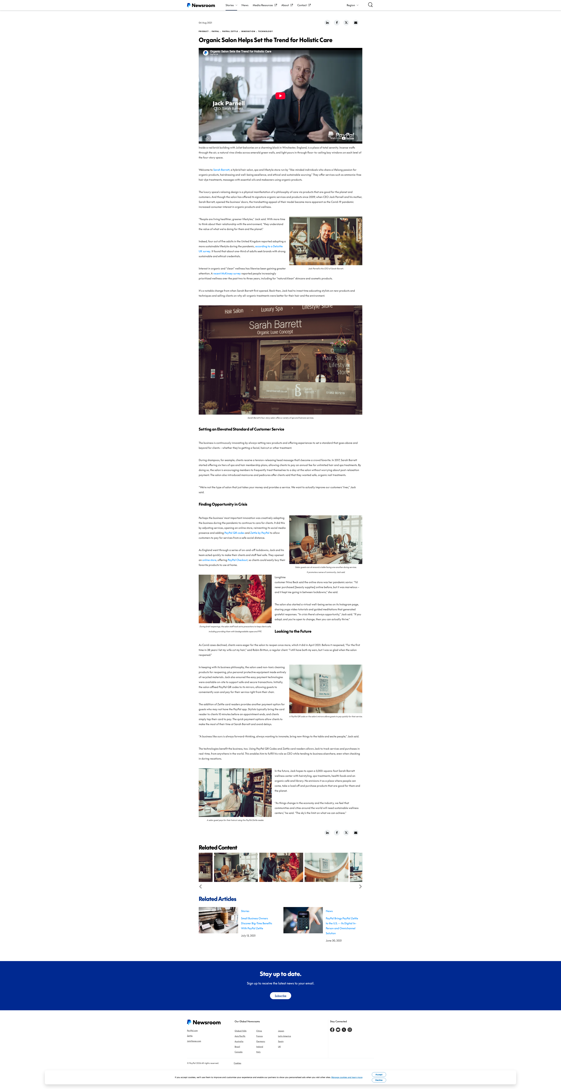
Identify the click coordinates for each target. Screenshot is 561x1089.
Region (351, 5)
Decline (378, 1080)
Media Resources (263, 5)
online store (209, 560)
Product (204, 31)
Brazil (237, 1046)
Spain (281, 1041)
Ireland (259, 1046)
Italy (258, 1052)
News (244, 5)
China (259, 1031)
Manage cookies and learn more (346, 1077)
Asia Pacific (240, 1036)
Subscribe (280, 995)
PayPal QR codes (234, 532)
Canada (239, 1052)
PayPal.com (192, 1030)
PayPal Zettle (230, 31)
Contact (302, 5)
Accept (378, 1074)
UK (279, 1046)
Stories (230, 5)
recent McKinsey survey (227, 273)
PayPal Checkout (237, 560)
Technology (265, 31)
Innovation (248, 31)
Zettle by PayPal (259, 532)
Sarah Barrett (221, 169)
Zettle (190, 1036)
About (285, 5)
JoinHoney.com (194, 1041)
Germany (260, 1041)
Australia (239, 1041)
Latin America (284, 1036)
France (259, 1036)
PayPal (215, 31)
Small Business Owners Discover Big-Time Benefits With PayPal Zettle (256, 923)
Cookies (237, 1063)
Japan (281, 1031)
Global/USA (240, 1031)
